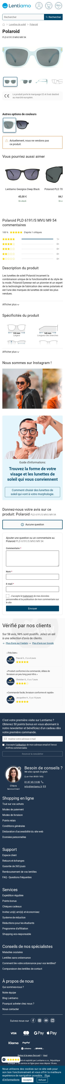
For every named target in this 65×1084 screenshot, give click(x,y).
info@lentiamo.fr (33, 786)
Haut (45, 1055)
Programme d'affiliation (15, 928)
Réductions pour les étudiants (18, 923)
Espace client (9, 855)
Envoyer (32, 608)
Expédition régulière (12, 895)
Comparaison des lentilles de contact (22, 968)
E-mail (10, 583)
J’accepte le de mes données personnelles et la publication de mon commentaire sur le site (32, 599)
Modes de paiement (13, 809)
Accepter (27, 1079)
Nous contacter (10, 1009)
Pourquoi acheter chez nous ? (18, 1003)
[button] (10, 81)
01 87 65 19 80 (32, 781)
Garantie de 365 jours (13, 866)
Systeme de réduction (14, 917)
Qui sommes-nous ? (13, 987)
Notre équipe (9, 992)
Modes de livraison (12, 815)
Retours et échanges (13, 860)
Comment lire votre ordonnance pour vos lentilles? (29, 963)
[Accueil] (3, 25)
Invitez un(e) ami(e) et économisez (20, 912)
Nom (9, 571)
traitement (28, 595)
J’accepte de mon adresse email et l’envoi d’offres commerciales (31, 746)
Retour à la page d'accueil (29, 1055)
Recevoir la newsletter (32, 753)
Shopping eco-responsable (16, 934)
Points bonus (9, 901)
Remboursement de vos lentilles (19, 871)
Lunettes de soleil (17, 24)
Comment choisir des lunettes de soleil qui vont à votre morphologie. (32, 492)
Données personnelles (14, 837)
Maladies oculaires (12, 952)
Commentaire (13, 548)
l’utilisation (20, 744)
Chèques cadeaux (11, 906)
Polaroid (34, 24)
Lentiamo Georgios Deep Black (22, 189)
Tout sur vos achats (13, 804)
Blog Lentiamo (10, 998)
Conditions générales (13, 826)
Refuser (42, 1079)
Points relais (9, 820)
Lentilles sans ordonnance (16, 957)
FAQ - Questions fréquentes (17, 877)
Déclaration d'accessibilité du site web (22, 831)
